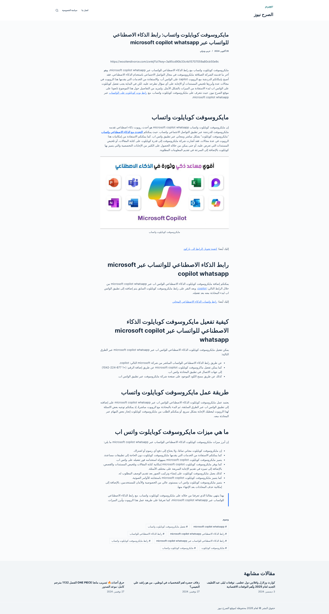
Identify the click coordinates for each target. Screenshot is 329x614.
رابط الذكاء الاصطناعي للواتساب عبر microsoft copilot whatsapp (191, 540)
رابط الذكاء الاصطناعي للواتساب (147, 533)
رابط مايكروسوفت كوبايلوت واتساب (131, 540)
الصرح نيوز (263, 14)
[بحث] (57, 10)
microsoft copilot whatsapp (210, 526)
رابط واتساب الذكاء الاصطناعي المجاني (194, 301)
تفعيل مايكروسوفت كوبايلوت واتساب (168, 526)
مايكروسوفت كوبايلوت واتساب (179, 547)
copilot (202, 288)
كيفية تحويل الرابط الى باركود (200, 249)
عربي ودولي (205, 51)
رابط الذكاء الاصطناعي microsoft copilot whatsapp (198, 533)
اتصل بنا (85, 10)
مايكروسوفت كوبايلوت (214, 547)
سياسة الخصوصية (69, 10)
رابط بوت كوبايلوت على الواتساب (128, 92)
